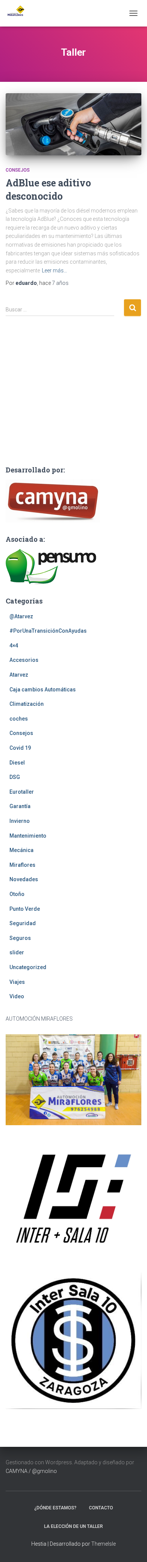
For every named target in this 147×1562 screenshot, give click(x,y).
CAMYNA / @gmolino (31, 1471)
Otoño (16, 894)
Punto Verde (24, 909)
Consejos (18, 170)
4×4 (13, 646)
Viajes (17, 982)
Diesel (17, 763)
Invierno (19, 821)
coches (18, 719)
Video (16, 996)
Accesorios (23, 660)
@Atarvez (21, 616)
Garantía (20, 806)
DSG (14, 777)
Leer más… (54, 270)
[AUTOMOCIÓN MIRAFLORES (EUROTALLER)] (18, 13)
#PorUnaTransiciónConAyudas (48, 631)
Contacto (101, 1507)
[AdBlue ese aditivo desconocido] (73, 124)
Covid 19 (20, 748)
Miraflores (22, 865)
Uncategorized (27, 967)
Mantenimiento (27, 836)
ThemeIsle (103, 1544)
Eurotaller (21, 792)
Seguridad (22, 923)
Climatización (26, 704)
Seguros (20, 938)
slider (16, 952)
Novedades (23, 879)
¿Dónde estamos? (55, 1507)
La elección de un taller (73, 1526)
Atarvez (18, 675)
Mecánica (21, 850)
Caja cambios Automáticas (42, 689)
